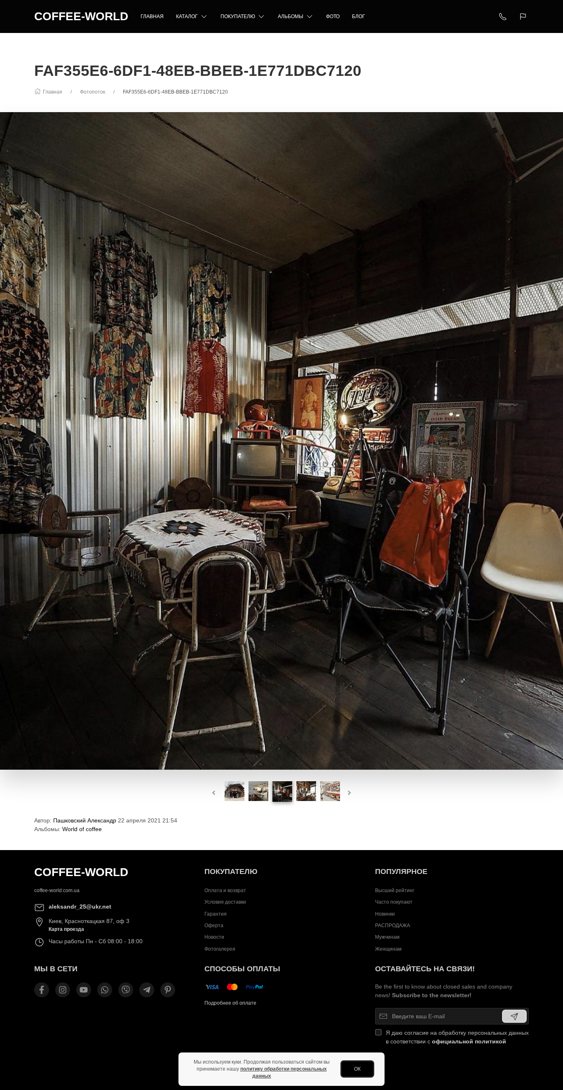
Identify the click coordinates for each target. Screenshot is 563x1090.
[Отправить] (514, 1016)
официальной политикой (469, 1041)
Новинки (385, 914)
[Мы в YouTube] (83, 989)
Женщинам (388, 949)
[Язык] (524, 16)
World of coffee (82, 829)
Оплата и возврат (225, 890)
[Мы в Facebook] (41, 989)
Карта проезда (66, 929)
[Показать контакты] (503, 16)
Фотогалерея (219, 949)
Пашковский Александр (84, 820)
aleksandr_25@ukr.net (80, 906)
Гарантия (215, 914)
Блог (358, 16)
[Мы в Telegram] (146, 989)
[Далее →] (281, 440)
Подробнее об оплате (230, 1003)
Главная (152, 16)
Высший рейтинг (394, 890)
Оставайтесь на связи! (425, 969)
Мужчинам (387, 937)
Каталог (187, 16)
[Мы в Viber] (125, 989)
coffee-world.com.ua (57, 890)
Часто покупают (394, 902)
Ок (357, 1069)
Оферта (213, 925)
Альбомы (290, 16)
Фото (333, 16)
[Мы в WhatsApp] (104, 989)
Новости (214, 937)
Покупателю (238, 16)
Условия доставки (225, 902)
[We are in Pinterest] (167, 989)
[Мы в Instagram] (62, 989)
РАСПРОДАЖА (392, 925)
